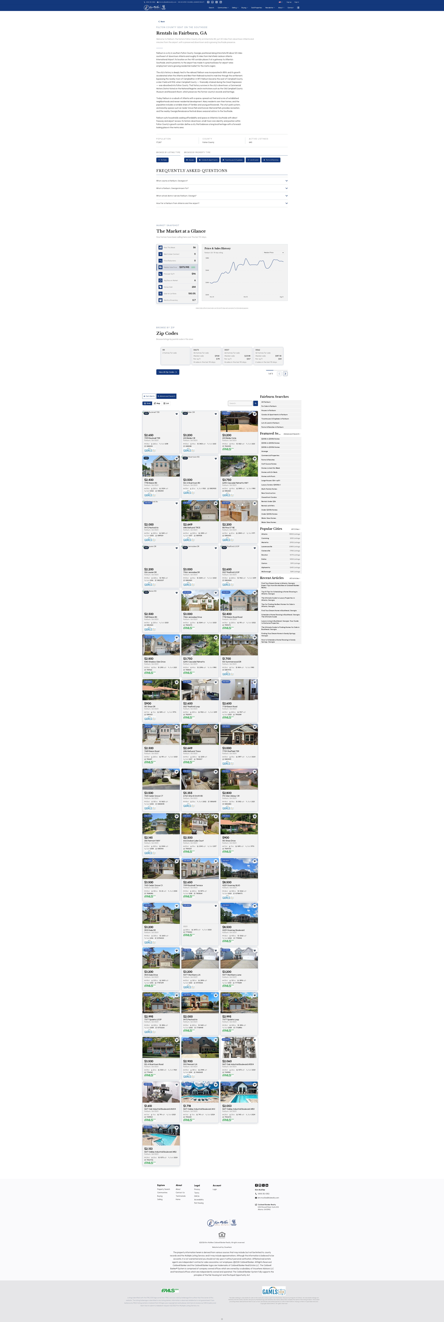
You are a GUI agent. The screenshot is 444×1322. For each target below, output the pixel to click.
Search (211, 8)
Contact (291, 8)
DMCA (196, 1196)
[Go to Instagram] (212, 2)
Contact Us (180, 1193)
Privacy (197, 1189)
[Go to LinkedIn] (221, 2)
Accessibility (199, 1200)
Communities (222, 8)
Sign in (296, 2)
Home (178, 1199)
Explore (161, 1185)
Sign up (289, 2)
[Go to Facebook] (208, 2)
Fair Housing (199, 1203)
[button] (177, 267)
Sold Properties (256, 8)
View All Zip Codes (166, 372)
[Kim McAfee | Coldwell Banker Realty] (222, 1223)
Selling (234, 8)
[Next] (285, 373)
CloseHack (228, 1247)
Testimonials (180, 1196)
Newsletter (269, 8)
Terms (196, 1193)
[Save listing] (177, 414)
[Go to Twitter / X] (216, 2)
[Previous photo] (145, 421)
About (280, 8)
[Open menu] (298, 8)
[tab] (147, 403)
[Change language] (280, 2)
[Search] (255, 403)
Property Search (163, 1189)
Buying (244, 8)
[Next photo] (177, 421)
